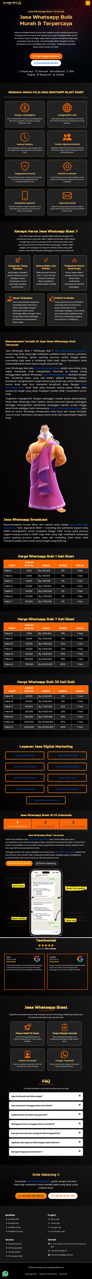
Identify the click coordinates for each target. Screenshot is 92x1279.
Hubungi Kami (31, 1274)
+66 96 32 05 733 (63, 1195)
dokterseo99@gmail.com (62, 1255)
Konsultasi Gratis (47, 63)
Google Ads (56, 1227)
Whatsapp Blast (15, 1256)
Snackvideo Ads (58, 1231)
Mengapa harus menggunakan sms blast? (33, 1124)
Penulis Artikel (14, 1252)
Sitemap (63, 1274)
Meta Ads (55, 1219)
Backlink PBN (13, 1219)
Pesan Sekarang (47, 863)
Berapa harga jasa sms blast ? (26, 1151)
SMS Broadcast (15, 1244)
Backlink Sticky (14, 1227)
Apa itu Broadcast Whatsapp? (27, 1096)
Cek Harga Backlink (47, 56)
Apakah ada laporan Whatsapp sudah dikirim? (35, 1142)
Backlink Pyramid (15, 1231)
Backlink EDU (13, 1223)
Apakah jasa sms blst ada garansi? (29, 1114)
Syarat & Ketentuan (48, 1274)
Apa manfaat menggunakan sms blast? (32, 1105)
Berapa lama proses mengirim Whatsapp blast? (35, 1133)
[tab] (17, 824)
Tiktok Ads (55, 1223)
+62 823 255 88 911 (31, 1195)
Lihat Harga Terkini (20, 863)
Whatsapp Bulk (15, 1248)
